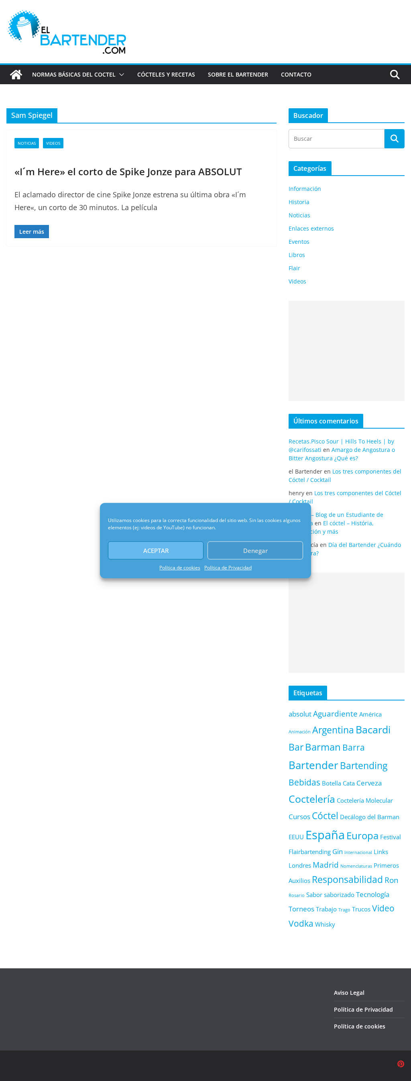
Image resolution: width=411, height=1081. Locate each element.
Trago (344, 910)
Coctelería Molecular (365, 800)
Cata (349, 783)
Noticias (27, 143)
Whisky (325, 924)
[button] (120, 74)
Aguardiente (335, 713)
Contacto (296, 74)
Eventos (299, 241)
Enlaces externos (311, 228)
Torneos (301, 908)
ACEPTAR (156, 551)
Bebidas (304, 782)
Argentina (333, 730)
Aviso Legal (349, 992)
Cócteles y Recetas (166, 74)
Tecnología (372, 894)
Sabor (314, 895)
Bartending (363, 765)
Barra (353, 747)
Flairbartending (310, 852)
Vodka (301, 923)
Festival (390, 837)
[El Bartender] (16, 74)
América (370, 714)
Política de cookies (179, 567)
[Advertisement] (347, 351)
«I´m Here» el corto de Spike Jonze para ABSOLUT (128, 171)
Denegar (255, 551)
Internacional (358, 852)
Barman (323, 747)
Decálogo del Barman (369, 817)
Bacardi (373, 729)
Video (383, 908)
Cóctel (325, 816)
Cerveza (369, 782)
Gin (337, 851)
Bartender (313, 765)
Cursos (299, 816)
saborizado (339, 895)
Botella (331, 783)
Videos (53, 143)
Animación (300, 732)
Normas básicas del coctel (74, 74)
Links (381, 852)
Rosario (297, 895)
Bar (296, 747)
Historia (299, 202)
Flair (294, 268)
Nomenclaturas (356, 866)
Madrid (326, 864)
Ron (392, 880)
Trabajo (326, 909)
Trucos (361, 909)
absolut (300, 714)
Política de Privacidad (228, 567)
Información (305, 188)
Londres (300, 865)
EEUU (296, 837)
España (325, 835)
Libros (297, 255)
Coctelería (312, 799)
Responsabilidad (347, 879)
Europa (362, 835)
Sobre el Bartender (238, 74)
